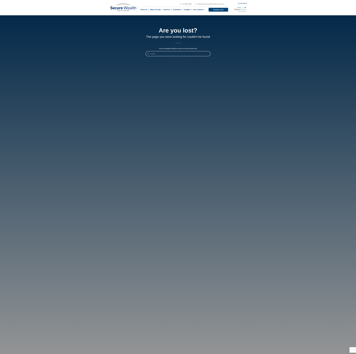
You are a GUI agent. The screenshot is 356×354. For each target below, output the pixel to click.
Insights (187, 9)
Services (167, 9)
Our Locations (198, 9)
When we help (155, 9)
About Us (143, 9)
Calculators (177, 9)
